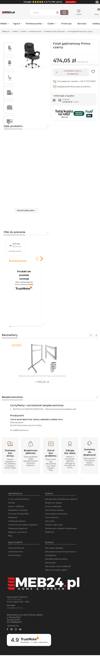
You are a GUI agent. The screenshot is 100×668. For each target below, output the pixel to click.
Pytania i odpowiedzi (54, 525)
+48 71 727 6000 (87, 81)
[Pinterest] (11, 629)
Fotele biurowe (35, 31)
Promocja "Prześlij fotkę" (18, 514)
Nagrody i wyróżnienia (17, 532)
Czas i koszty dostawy (54, 510)
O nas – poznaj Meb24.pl (18, 499)
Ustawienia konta (15, 552)
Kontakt (11, 503)
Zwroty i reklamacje (53, 506)
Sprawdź (70, 2)
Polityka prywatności (17, 521)
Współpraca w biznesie (17, 510)
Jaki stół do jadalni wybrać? (56, 570)
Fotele (23, 31)
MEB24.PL (6, 31)
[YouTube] (20, 629)
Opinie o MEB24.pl (16, 506)
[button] (64, 12)
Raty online (50, 521)
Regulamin (13, 517)
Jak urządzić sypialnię (54, 548)
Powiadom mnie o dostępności (72, 72)
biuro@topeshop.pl (19, 430)
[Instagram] (16, 629)
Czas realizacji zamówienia (56, 514)
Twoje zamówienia (16, 548)
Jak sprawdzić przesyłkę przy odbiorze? (61, 499)
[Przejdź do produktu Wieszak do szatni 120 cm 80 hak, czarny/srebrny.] (42, 358)
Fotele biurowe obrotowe (54, 31)
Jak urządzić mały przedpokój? (58, 566)
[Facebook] (7, 629)
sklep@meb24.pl (15, 608)
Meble (15, 31)
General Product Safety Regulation (23, 525)
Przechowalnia (14, 555)
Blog (10, 536)
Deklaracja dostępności (18, 528)
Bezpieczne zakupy (53, 503)
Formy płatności (52, 517)
